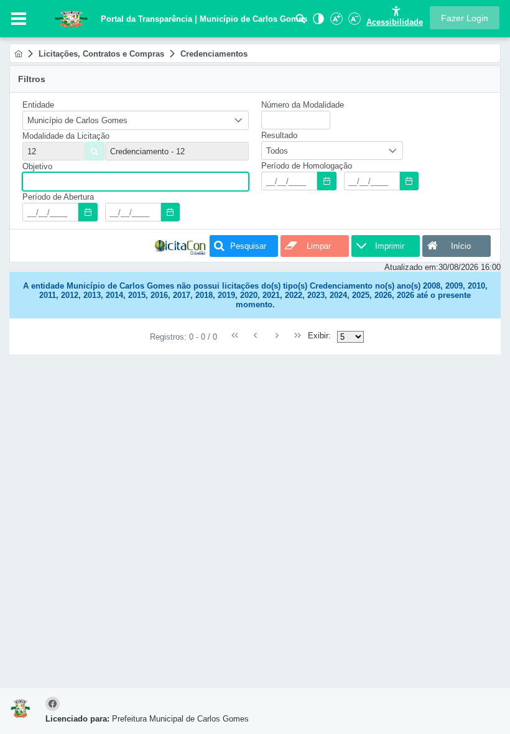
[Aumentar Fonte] (335, 22)
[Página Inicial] (18, 54)
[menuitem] (18, 54)
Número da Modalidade (302, 104)
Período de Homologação (306, 165)
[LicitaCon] (180, 246)
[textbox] (177, 151)
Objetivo (37, 166)
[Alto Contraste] (317, 22)
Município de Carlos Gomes (77, 120)
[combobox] (135, 120)
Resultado (279, 135)
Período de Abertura (58, 197)
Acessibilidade (394, 22)
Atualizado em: (411, 267)
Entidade (38, 104)
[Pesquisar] (300, 22)
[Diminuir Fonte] (353, 22)
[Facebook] (54, 704)
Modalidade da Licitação (65, 136)
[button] (464, 17)
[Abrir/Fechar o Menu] (18, 18)
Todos (277, 151)
